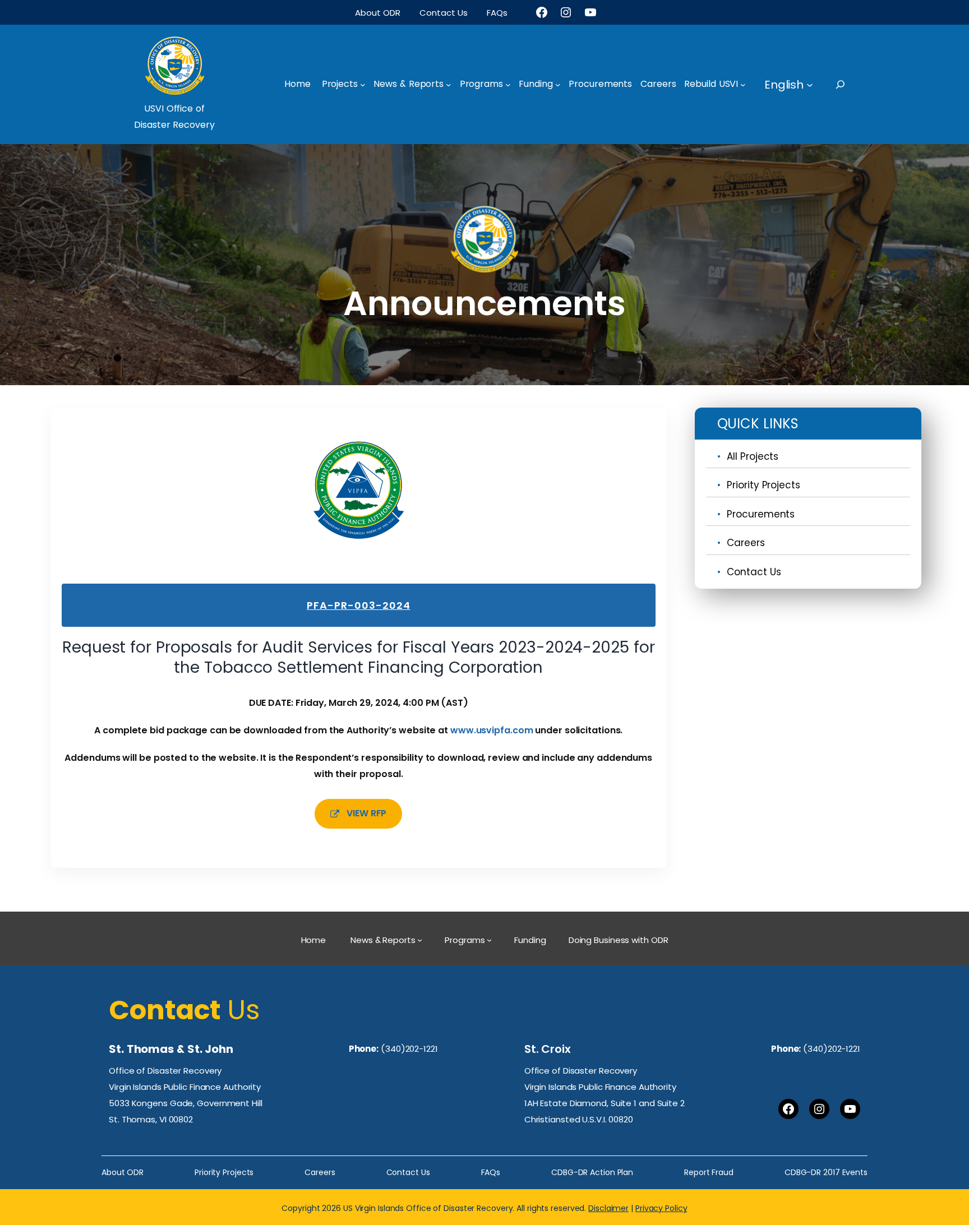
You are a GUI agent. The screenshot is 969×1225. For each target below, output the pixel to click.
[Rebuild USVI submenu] (743, 84)
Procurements (761, 514)
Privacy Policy (661, 1208)
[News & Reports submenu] (448, 84)
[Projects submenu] (363, 84)
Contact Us (754, 572)
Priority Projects (763, 485)
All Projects (752, 456)
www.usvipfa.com (491, 730)
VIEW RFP (366, 813)
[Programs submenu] (508, 84)
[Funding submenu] (558, 84)
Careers (745, 543)
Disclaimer (608, 1208)
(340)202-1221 (409, 1049)
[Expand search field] (850, 84)
